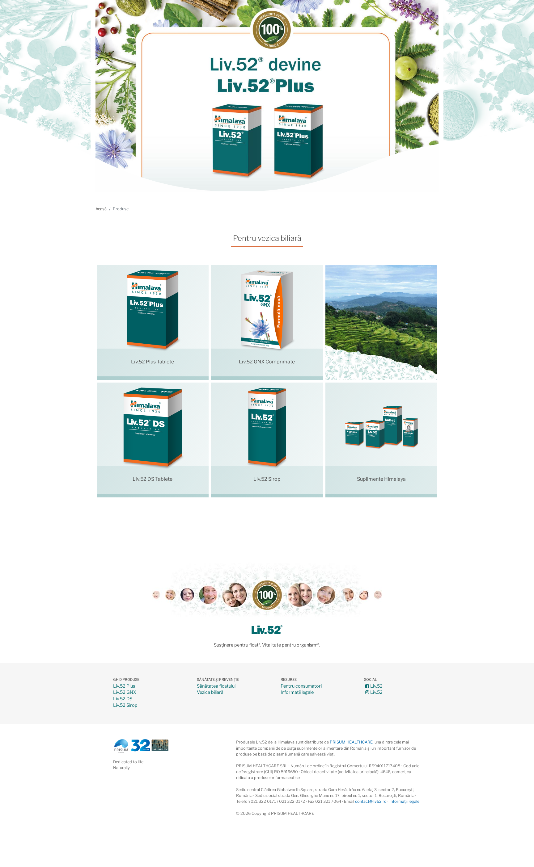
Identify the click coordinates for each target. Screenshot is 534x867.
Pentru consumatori (301, 686)
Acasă (101, 209)
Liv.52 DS (122, 699)
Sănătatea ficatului (216, 686)
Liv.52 (376, 686)
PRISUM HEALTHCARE (351, 742)
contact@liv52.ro (371, 801)
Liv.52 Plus (124, 686)
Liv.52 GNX (124, 692)
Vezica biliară (210, 692)
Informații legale (297, 692)
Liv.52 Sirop (125, 705)
